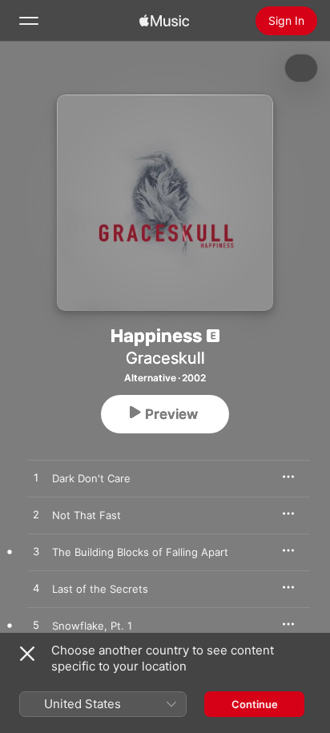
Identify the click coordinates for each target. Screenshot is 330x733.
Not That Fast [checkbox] (86, 515)
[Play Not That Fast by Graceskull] (36, 515)
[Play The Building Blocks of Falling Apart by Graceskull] (36, 552)
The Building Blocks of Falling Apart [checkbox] (140, 552)
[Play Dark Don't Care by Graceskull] (36, 478)
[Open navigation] (28, 20)
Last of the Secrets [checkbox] (100, 588)
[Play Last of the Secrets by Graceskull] (36, 589)
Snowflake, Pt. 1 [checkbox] (92, 625)
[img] (164, 21)
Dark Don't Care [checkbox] (91, 478)
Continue (254, 704)
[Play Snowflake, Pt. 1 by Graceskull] (36, 625)
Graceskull (165, 358)
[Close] (27, 653)
